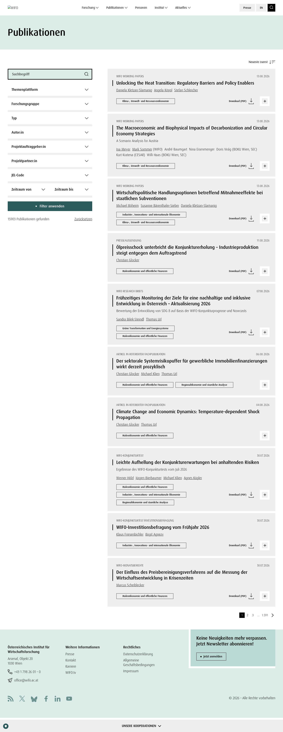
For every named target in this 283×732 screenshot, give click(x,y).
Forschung (88, 8)
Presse (247, 7)
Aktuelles (181, 8)
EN (261, 7)
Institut (159, 8)
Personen (141, 8)
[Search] (271, 8)
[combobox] (50, 89)
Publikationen (115, 8)
